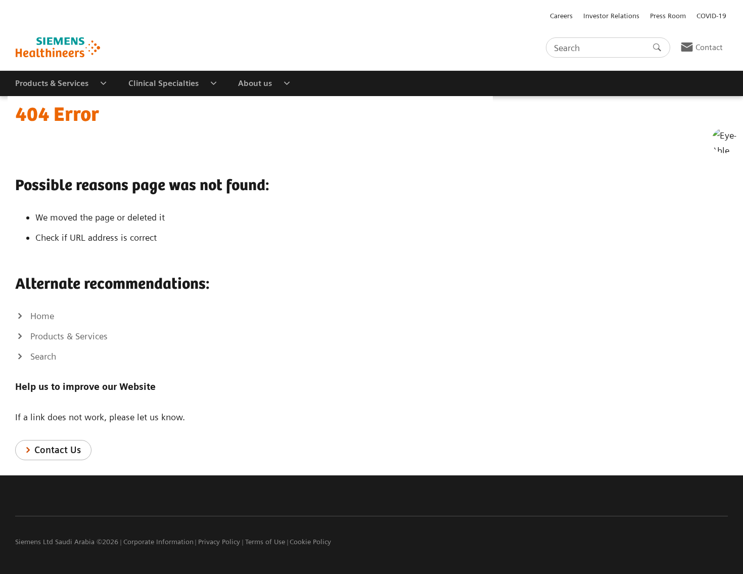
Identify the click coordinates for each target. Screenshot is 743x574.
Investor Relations (611, 16)
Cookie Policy (310, 542)
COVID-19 (711, 16)
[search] (657, 47)
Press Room (668, 16)
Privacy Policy (219, 542)
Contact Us (57, 450)
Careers (561, 16)
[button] (724, 140)
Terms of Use (265, 542)
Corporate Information (158, 542)
